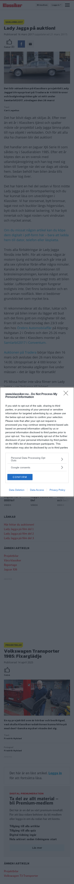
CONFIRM (20, 477)
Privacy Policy (57, 489)
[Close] (67, 394)
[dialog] (37, 442)
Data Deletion (16, 489)
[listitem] (37, 459)
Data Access (37, 489)
